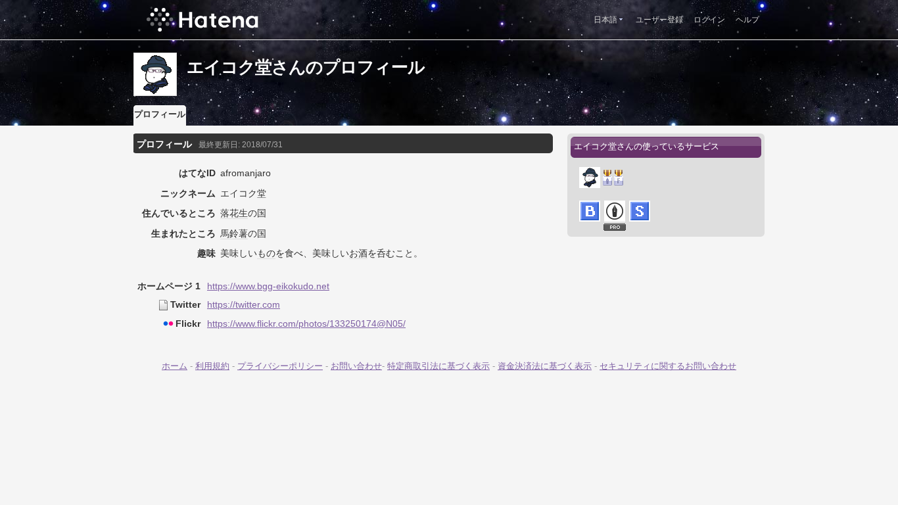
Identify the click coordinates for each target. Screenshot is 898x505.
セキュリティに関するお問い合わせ (668, 366)
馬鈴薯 (234, 233)
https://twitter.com (243, 304)
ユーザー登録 (659, 19)
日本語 (605, 19)
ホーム (174, 366)
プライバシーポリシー (280, 366)
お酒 (358, 253)
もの (266, 253)
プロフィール (159, 114)
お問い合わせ (356, 366)
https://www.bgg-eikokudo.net (268, 286)
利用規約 (212, 366)
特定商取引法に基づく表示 (438, 366)
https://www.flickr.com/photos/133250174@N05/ (306, 323)
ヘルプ (747, 19)
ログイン (709, 19)
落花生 (234, 213)
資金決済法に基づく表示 (545, 366)
